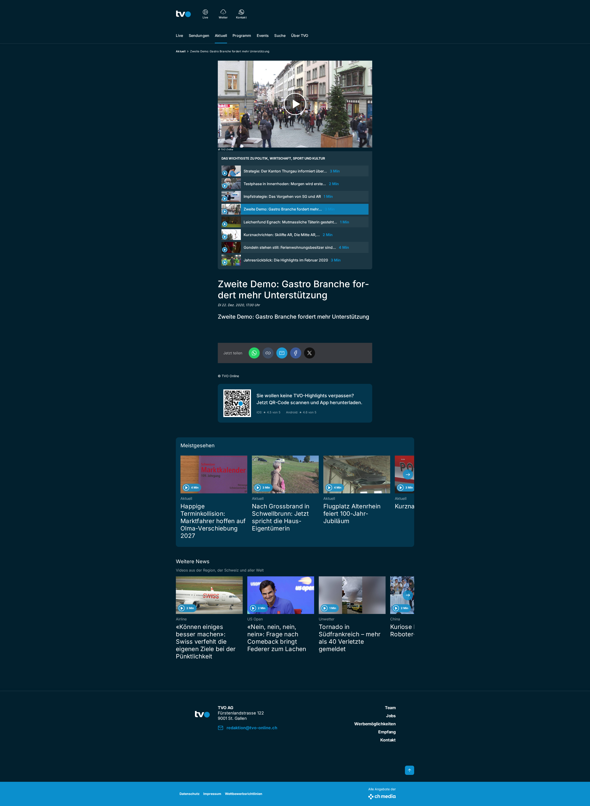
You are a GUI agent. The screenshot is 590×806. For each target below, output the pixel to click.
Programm (242, 35)
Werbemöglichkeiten (375, 723)
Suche (280, 35)
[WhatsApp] (254, 353)
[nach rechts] (408, 474)
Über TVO (299, 35)
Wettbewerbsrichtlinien (243, 794)
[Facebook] (295, 353)
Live (179, 35)
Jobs (391, 715)
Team (390, 707)
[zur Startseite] (183, 13)
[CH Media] (382, 795)
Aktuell (221, 35)
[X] (309, 353)
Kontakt (388, 740)
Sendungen (199, 35)
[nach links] (182, 474)
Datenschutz (190, 794)
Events (263, 35)
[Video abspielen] (295, 104)
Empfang (387, 731)
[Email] (281, 353)
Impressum (212, 794)
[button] (268, 353)
